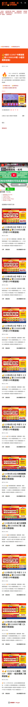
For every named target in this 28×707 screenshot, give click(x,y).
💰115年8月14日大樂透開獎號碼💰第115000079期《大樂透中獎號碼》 (14, 624)
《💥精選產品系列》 (15, 46)
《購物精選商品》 (9, 13)
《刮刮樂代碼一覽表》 (10, 11)
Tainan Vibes (6, 196)
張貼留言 (4, 128)
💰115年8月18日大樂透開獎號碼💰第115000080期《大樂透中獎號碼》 (14, 476)
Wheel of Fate (6, 197)
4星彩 (7, 115)
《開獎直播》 (19, 11)
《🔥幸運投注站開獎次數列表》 (9, 88)
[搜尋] (21, 3)
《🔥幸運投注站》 (6, 85)
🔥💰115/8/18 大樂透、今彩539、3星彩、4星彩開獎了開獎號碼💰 (14, 673)
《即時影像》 (9, 14)
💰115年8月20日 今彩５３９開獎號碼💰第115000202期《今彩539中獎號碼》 (14, 229)
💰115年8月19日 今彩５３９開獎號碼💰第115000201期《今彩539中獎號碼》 (14, 427)
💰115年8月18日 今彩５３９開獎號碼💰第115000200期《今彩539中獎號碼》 (14, 279)
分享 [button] (23, 115)
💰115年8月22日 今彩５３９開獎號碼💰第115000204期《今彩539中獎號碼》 (14, 328)
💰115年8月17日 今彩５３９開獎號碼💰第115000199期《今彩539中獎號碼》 (14, 575)
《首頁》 (2, 11)
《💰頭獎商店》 (15, 85)
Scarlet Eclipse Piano (8, 199)
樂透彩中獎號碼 (13, 115)
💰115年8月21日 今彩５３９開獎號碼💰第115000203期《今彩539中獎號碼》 (14, 377)
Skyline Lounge (7, 200)
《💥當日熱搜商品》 (5, 46)
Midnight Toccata (7, 194)
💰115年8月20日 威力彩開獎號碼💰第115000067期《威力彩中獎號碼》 (14, 525)
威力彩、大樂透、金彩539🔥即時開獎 (10, 4)
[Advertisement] (14, 30)
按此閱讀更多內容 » (21, 249)
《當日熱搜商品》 (18, 13)
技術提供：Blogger (15, 702)
